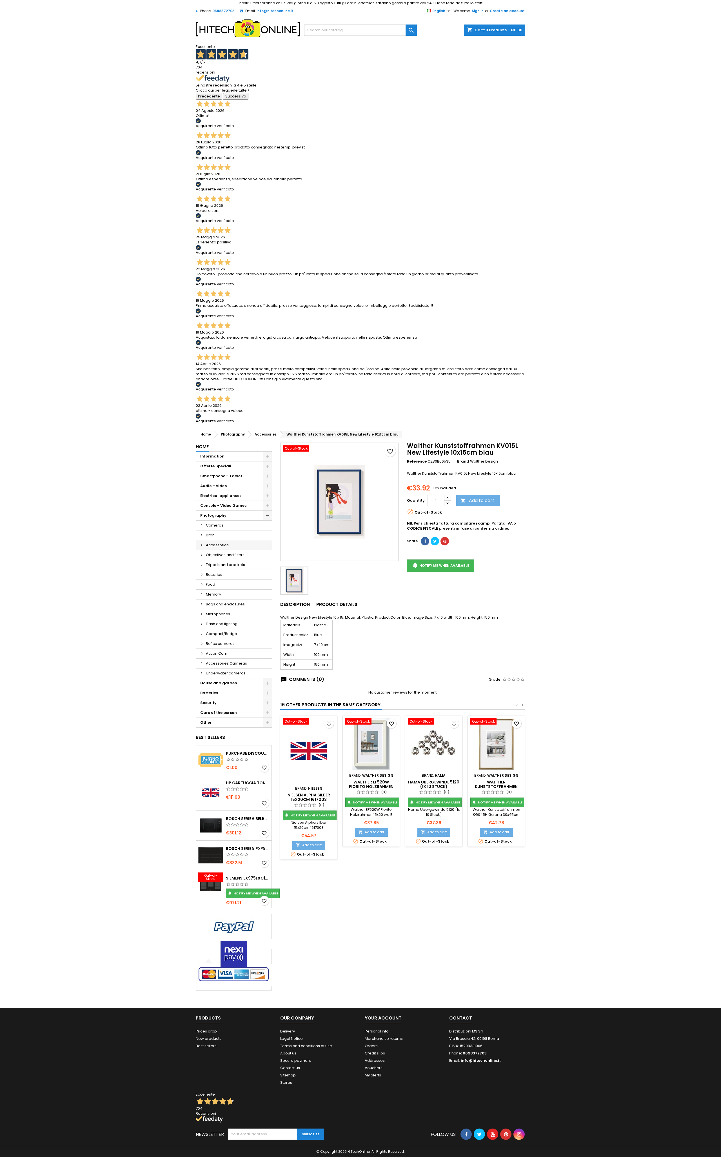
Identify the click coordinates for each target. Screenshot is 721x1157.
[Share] (425, 541)
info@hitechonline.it (275, 10)
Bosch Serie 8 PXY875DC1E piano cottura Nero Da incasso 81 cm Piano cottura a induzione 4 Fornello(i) (247, 848)
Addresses (375, 1060)
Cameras (214, 525)
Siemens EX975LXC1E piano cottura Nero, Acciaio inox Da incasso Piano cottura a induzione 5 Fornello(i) (247, 878)
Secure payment (295, 1060)
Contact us (290, 1068)
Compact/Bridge (221, 633)
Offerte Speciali (215, 466)
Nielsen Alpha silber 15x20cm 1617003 (309, 797)
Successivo (235, 96)
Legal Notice (291, 1038)
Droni (210, 535)
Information (212, 456)
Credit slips (375, 1053)
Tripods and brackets (225, 564)
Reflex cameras (220, 643)
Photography (213, 515)
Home (202, 446)
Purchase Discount (247, 753)
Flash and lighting (221, 624)
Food (210, 584)
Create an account (507, 10)
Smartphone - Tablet (221, 476)
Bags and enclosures (225, 604)
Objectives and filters (225, 555)
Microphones (218, 614)
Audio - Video (213, 485)
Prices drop (206, 1031)
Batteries (214, 574)
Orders (371, 1046)
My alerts (373, 1075)
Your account (383, 1018)
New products (208, 1038)
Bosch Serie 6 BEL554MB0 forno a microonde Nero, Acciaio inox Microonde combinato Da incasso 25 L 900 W (247, 818)
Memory (213, 594)
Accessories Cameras (226, 663)
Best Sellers (210, 737)
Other (206, 722)
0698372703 (223, 10)
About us (288, 1053)
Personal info (377, 1031)
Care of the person (218, 712)
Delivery (287, 1031)
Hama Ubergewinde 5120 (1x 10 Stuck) (433, 784)
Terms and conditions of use (306, 1046)
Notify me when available (253, 893)
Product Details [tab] (336, 604)
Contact (460, 1018)
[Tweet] (435, 541)
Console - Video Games (223, 505)
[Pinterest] (444, 541)
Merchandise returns (384, 1038)
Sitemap (288, 1075)
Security (208, 702)
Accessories (217, 545)
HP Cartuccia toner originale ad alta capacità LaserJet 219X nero (247, 783)
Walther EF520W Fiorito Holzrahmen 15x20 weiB (371, 786)
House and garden (218, 683)
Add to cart (477, 500)
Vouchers (373, 1068)
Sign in (478, 10)
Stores (286, 1082)
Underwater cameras (226, 673)
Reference (417, 461)
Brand (463, 461)
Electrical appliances (220, 495)
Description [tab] (295, 604)
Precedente (209, 96)
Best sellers (206, 1046)
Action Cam (216, 653)
